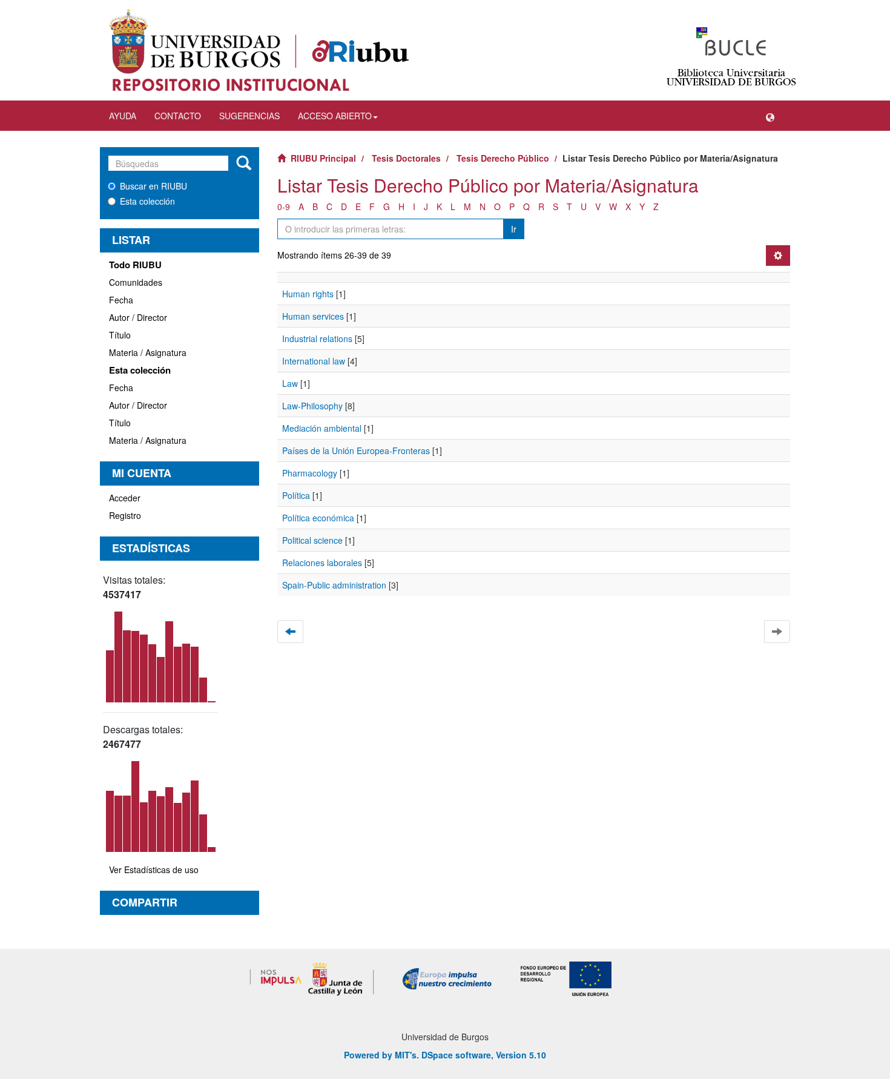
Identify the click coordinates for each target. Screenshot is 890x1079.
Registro (125, 515)
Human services (313, 316)
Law (290, 383)
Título (120, 335)
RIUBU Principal (323, 158)
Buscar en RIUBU (153, 186)
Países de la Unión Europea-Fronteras (356, 450)
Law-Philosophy (312, 406)
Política (296, 495)
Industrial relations (317, 338)
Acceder (124, 498)
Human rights (308, 294)
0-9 (283, 206)
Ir (513, 229)
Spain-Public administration (334, 585)
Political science (312, 540)
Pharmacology (309, 473)
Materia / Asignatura (147, 352)
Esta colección (147, 201)
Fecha (121, 300)
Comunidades (135, 282)
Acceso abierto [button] (335, 116)
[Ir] (243, 163)
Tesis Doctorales (406, 158)
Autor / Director (138, 317)
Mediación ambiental (321, 428)
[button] (770, 115)
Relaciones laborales (322, 562)
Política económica (318, 518)
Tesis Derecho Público (503, 158)
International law (313, 361)
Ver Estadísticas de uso (154, 869)
